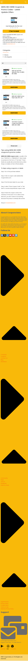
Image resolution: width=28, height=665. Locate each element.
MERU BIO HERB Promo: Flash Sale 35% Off (18, 97)
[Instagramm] (7, 235)
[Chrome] (12, 646)
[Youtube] (10, 235)
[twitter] (4, 235)
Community (4, 478)
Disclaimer (4, 361)
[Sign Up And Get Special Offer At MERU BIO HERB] (6, 72)
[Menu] (2, 2)
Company (4, 354)
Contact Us (4, 358)
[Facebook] (2, 235)
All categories (8, 57)
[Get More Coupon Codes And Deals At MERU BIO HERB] (6, 123)
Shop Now (14, 87)
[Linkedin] (16, 235)
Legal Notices (5, 601)
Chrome (13, 649)
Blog (2, 360)
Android (3, 649)
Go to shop (14, 31)
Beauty (6, 55)
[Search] (25, 2)
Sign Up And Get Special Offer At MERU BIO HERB (18, 72)
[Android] (2, 646)
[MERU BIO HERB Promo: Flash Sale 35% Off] (6, 97)
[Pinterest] (13, 235)
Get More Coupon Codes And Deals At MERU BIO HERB (17, 123)
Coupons (3, 356)
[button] (14, 297)
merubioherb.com (11, 44)
